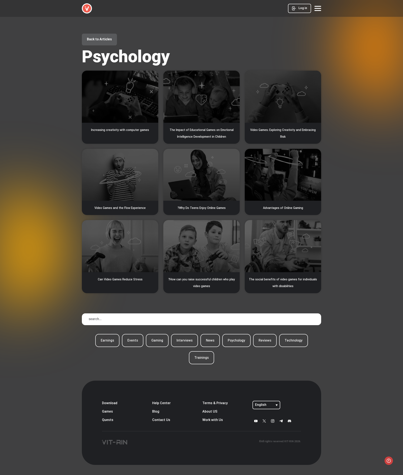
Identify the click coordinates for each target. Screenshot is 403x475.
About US (209, 411)
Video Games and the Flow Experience (120, 208)
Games (107, 411)
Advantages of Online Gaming (283, 208)
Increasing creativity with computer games (120, 130)
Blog (155, 411)
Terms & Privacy (215, 403)
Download (109, 403)
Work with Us (212, 420)
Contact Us (161, 420)
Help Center (161, 403)
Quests (107, 420)
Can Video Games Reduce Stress (120, 279)
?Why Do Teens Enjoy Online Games (202, 208)
